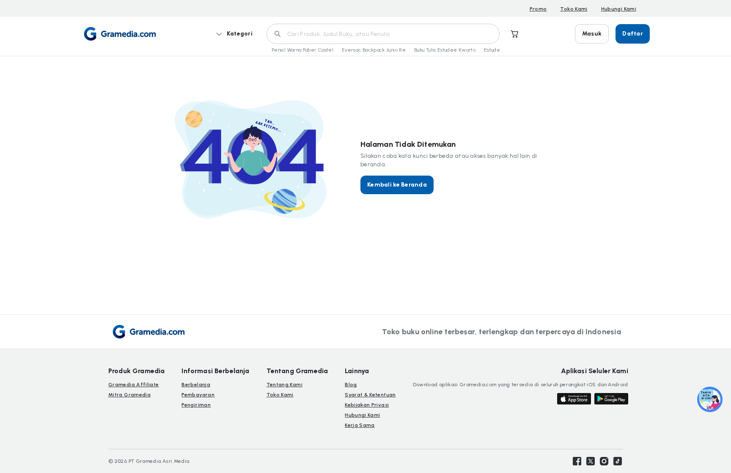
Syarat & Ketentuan (370, 395)
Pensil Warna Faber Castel (302, 50)
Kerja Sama (360, 425)
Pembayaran (197, 395)
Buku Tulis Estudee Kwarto (444, 50)
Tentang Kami (284, 385)
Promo (538, 9)
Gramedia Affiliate (133, 385)
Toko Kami (573, 9)
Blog (351, 385)
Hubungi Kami (618, 9)
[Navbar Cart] (514, 33)
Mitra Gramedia (129, 395)
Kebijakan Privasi (367, 405)
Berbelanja (195, 385)
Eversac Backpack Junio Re (374, 50)
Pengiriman (196, 405)
